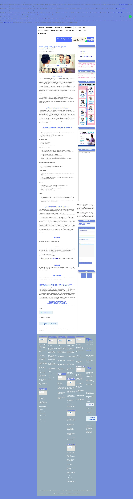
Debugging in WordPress (123, 4)
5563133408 (82, 49)
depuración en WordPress (6, 18)
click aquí (90, 385)
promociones (89, 381)
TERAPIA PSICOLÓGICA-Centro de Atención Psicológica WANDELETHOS (46, 39)
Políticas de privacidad (76, 493)
